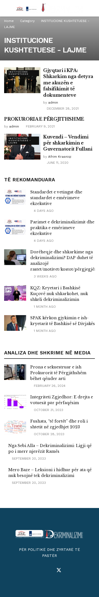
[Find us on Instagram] (49, 570)
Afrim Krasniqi (59, 157)
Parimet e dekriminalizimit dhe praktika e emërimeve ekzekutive (62, 228)
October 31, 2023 (48, 410)
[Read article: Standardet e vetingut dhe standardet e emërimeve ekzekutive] (15, 197)
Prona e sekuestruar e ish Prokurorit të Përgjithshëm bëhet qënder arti (58, 373)
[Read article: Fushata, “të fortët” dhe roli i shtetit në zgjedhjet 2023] (15, 426)
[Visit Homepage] (49, 8)
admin (53, 102)
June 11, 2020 (57, 163)
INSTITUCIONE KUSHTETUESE (18, 73)
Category (27, 21)
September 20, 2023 (28, 458)
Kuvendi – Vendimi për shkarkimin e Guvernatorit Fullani (67, 143)
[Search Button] (92, 8)
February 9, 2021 (40, 126)
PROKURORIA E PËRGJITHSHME (44, 119)
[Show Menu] (6, 8)
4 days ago (43, 211)
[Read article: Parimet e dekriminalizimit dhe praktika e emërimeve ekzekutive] (15, 227)
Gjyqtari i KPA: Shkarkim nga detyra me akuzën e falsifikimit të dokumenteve (68, 83)
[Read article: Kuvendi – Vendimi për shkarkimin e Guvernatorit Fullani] (22, 147)
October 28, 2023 (48, 434)
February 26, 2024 (49, 386)
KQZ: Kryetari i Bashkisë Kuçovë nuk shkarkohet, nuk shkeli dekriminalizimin (59, 293)
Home (9, 21)
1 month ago (44, 307)
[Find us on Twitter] (58, 570)
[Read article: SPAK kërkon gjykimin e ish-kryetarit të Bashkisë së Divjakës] (15, 323)
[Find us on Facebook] (40, 570)
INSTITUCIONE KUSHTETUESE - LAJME (20, 140)
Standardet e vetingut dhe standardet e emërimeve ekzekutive (56, 198)
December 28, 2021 (62, 108)
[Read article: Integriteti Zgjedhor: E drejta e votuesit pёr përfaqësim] (15, 402)
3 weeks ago (45, 276)
